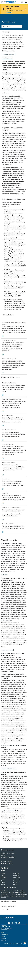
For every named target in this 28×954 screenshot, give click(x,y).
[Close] (26, 9)
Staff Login (3, 938)
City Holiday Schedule (8, 887)
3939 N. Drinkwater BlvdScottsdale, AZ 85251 (6, 929)
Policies (2, 932)
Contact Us (3, 940)
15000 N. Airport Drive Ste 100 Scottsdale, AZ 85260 (8, 855)
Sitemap (3, 936)
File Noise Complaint (8, 54)
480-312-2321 (7, 861)
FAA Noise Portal (7, 58)
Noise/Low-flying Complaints (9, 768)
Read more (9, 12)
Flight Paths (4, 574)
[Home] (8, 2)
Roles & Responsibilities (7, 650)
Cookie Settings (4, 934)
